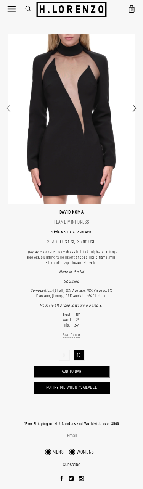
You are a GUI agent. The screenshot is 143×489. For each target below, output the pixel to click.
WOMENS (85, 452)
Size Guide (71, 335)
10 (78, 355)
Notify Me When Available (71, 387)
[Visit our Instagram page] (81, 479)
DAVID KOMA (71, 212)
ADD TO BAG (71, 371)
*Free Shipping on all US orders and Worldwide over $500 (71, 423)
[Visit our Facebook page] (62, 479)
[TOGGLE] (11, 9)
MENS (58, 452)
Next (134, 108)
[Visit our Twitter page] (71, 479)
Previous (8, 108)
